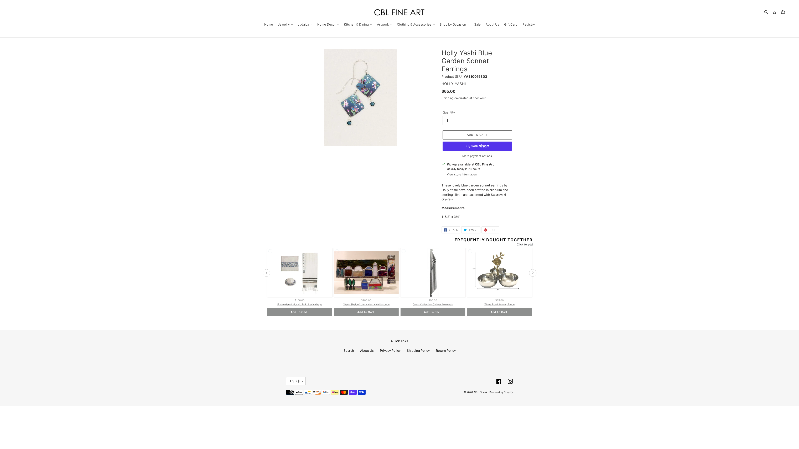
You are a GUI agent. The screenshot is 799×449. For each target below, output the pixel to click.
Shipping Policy (418, 351)
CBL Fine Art (481, 392)
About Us (367, 351)
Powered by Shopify (501, 392)
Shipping (448, 98)
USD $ (295, 381)
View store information (462, 174)
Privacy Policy (390, 351)
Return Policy (446, 351)
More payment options (477, 156)
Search (349, 351)
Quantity (449, 112)
